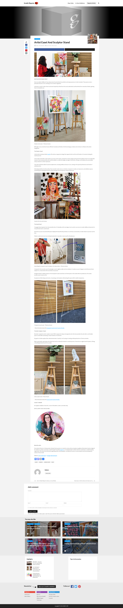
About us (38, 594)
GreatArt (39, 592)
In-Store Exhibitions (80, 3)
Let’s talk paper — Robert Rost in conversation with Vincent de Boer (41, 527)
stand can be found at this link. (53, 399)
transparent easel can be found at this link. (56, 328)
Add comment (48, 45)
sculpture (41, 462)
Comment (29, 490)
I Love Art (51, 598)
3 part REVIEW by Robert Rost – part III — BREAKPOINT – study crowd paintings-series (41, 544)
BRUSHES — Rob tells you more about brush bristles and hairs (37, 563)
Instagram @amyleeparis (52, 455)
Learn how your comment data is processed (54, 513)
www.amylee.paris (42, 455)
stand (53, 462)
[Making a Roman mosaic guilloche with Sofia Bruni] (80, 548)
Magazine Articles (91, 3)
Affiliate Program (40, 598)
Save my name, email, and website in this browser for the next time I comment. (43, 507)
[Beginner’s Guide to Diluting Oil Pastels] (72, 568)
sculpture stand (47, 462)
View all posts (48, 473)
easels (48, 154)
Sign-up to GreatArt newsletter (47, 586)
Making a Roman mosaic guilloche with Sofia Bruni (80, 543)
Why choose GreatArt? (41, 596)
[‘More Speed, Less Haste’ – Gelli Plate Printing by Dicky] (80, 530)
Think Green (39, 600)
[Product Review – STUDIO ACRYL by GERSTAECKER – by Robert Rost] (29, 574)
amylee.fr (62, 449)
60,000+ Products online (54, 596)
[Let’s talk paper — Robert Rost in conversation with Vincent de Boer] (43, 530)
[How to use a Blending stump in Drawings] (72, 573)
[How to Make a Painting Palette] (72, 563)
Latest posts (27, 594)
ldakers (37, 45)
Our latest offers (52, 594)
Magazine (27, 592)
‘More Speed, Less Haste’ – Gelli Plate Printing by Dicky (80, 527)
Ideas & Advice (30, 541)
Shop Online (71, 3)
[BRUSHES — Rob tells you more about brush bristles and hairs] (29, 563)
